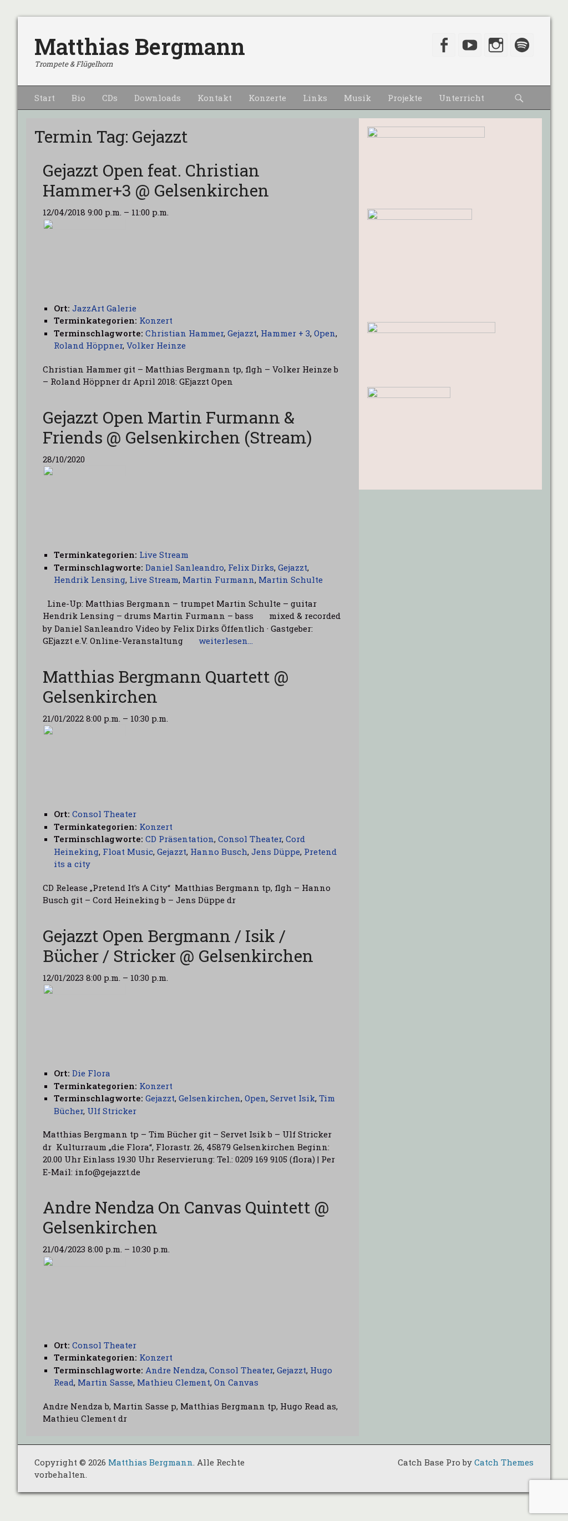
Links (315, 97)
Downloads (157, 97)
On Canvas (236, 1382)
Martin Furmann (218, 579)
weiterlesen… (226, 640)
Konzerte (267, 97)
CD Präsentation (179, 838)
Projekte (405, 97)
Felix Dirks (251, 567)
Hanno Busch (218, 851)
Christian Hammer (184, 333)
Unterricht (461, 97)
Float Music (128, 851)
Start (44, 97)
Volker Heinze (156, 345)
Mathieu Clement (173, 1382)
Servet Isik (292, 1098)
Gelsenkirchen (210, 1098)
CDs (110, 97)
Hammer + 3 (285, 333)
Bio (78, 97)
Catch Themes (504, 1462)
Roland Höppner (88, 345)
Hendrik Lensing (89, 579)
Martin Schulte (290, 579)
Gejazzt (242, 333)
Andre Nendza (175, 1370)
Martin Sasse (105, 1382)
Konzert (156, 320)
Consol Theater (250, 838)
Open (325, 333)
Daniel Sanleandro (184, 567)
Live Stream (164, 554)
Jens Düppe (275, 851)
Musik (357, 97)
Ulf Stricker (111, 1110)
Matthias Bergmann (139, 46)
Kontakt (214, 97)
